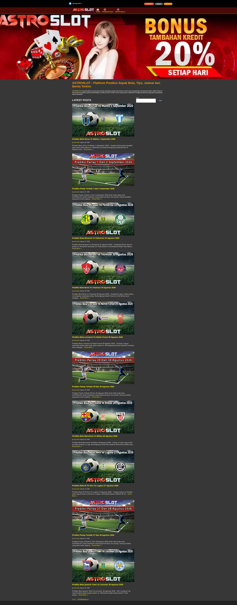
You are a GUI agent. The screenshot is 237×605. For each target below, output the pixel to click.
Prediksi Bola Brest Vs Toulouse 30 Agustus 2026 (94, 288)
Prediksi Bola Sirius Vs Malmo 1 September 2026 (93, 139)
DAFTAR (168, 4)
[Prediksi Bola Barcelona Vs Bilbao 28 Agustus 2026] (103, 417)
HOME (98, 12)
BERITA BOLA (120, 12)
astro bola (76, 142)
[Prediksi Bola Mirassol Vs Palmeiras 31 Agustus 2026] (103, 219)
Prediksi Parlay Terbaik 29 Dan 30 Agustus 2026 (93, 387)
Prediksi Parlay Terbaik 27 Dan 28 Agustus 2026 (93, 535)
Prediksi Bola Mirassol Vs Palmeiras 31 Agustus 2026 (95, 238)
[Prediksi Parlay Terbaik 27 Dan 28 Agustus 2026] (103, 516)
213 (79, 599)
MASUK (159, 4)
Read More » (88, 149)
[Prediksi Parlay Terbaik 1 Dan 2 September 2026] (103, 169)
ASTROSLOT (76, 91)
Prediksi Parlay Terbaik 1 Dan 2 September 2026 (93, 189)
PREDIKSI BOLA (108, 12)
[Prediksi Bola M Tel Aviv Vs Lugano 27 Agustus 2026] (103, 466)
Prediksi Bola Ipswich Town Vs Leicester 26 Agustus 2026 (97, 585)
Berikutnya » (85, 599)
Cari (137, 98)
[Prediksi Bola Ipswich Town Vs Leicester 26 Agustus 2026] (103, 565)
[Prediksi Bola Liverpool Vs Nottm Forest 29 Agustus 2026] (103, 318)
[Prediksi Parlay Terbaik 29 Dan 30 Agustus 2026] (103, 367)
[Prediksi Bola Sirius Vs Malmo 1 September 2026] (103, 120)
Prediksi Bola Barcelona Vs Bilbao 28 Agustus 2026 (94, 436)
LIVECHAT (149, 4)
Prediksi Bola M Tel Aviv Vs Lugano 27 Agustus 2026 (95, 486)
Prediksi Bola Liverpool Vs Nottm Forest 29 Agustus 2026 (97, 337)
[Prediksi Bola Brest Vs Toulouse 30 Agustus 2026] (103, 268)
